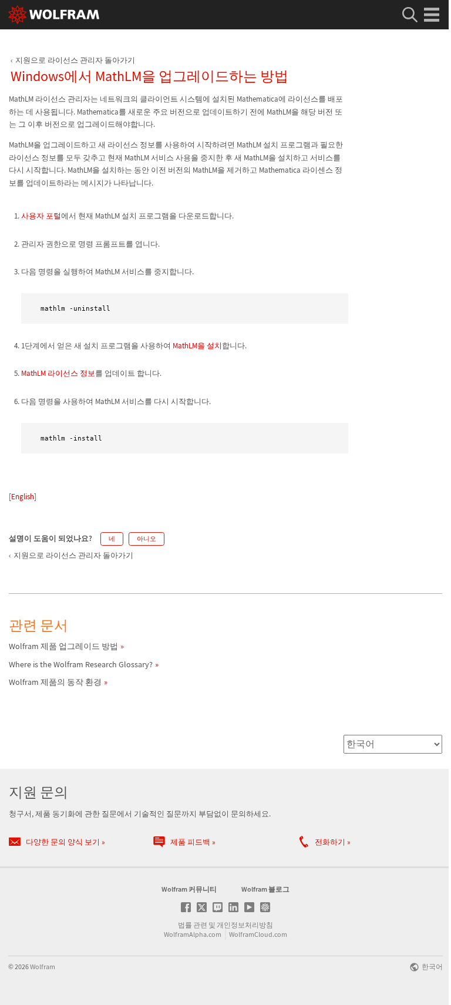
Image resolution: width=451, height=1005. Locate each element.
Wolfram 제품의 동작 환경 (55, 682)
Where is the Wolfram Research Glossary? (81, 664)
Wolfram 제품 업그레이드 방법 (63, 646)
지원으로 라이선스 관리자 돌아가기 (75, 60)
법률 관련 (192, 924)
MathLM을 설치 (197, 346)
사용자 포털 (41, 216)
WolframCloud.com (258, 934)
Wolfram (42, 966)
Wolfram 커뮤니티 (189, 889)
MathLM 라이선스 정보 (58, 373)
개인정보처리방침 (245, 924)
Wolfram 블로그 (265, 889)
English (22, 497)
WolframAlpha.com (192, 934)
